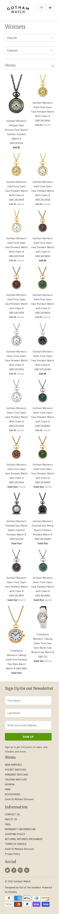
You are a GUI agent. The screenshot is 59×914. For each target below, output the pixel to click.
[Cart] (50, 7)
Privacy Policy (12, 853)
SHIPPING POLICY (15, 834)
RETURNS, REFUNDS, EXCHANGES (24, 839)
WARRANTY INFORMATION (20, 829)
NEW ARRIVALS (13, 764)
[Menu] (42, 7)
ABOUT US (11, 819)
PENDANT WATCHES (16, 774)
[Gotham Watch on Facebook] (13, 870)
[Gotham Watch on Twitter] (7, 870)
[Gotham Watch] (18, 11)
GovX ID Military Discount (19, 799)
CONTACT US (12, 814)
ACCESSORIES (12, 794)
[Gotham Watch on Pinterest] (20, 870)
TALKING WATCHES (16, 779)
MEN (7, 789)
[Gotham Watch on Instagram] (26, 870)
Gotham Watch (22, 881)
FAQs (8, 824)
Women (15, 26)
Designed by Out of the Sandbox (23, 887)
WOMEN (9, 784)
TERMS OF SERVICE (15, 844)
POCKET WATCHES (15, 769)
